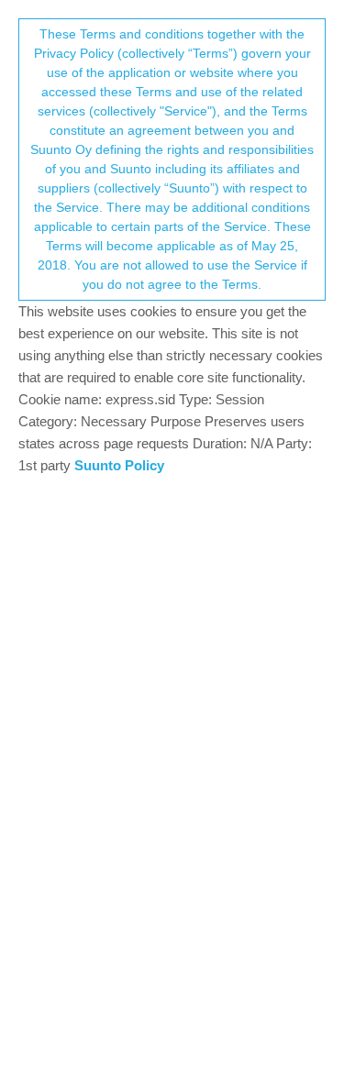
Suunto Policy (119, 465)
